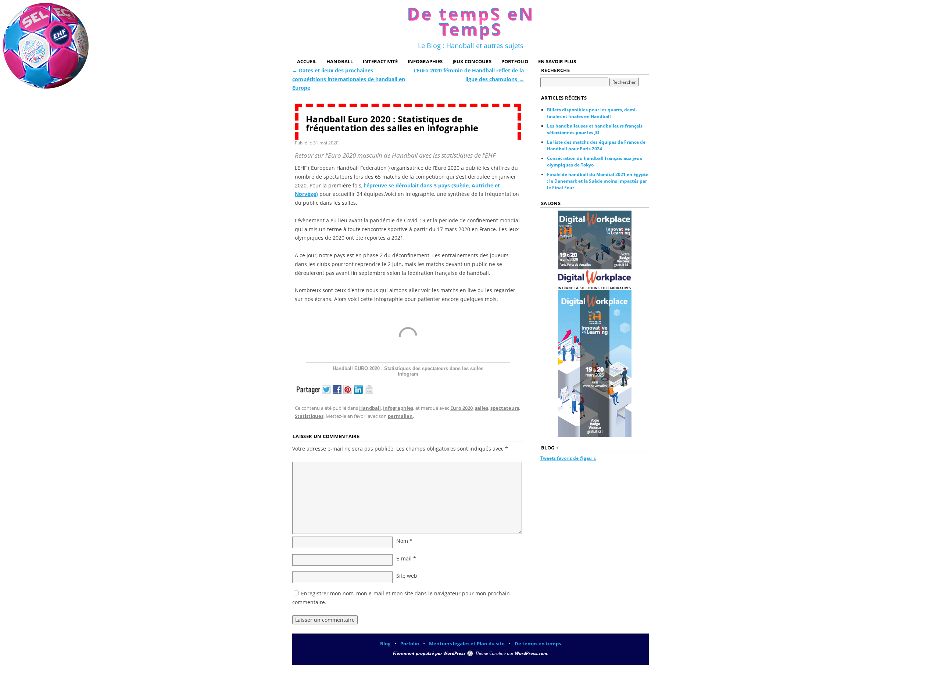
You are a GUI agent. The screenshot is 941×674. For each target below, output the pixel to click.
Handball (339, 61)
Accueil (306, 61)
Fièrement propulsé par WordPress (429, 653)
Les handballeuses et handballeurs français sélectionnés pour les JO (595, 129)
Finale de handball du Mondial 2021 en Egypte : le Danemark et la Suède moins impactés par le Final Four (597, 181)
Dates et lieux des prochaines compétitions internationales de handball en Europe (348, 79)
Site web (406, 575)
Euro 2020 (461, 408)
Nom (404, 540)
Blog (385, 643)
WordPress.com (531, 653)
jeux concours (471, 61)
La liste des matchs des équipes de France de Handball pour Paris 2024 (596, 145)
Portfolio (514, 61)
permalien (400, 416)
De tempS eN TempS (470, 21)
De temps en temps (538, 643)
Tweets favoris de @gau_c (568, 458)
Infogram (408, 374)
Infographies (425, 61)
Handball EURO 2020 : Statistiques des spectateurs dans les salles (408, 368)
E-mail (406, 558)
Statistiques (309, 416)
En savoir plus (557, 61)
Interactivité (380, 61)
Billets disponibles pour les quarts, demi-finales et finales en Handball (592, 113)
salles (481, 408)
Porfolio (409, 643)
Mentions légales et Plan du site (467, 643)
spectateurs (504, 408)
